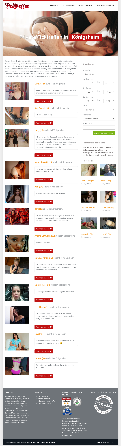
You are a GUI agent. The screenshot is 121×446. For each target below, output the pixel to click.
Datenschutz (101, 442)
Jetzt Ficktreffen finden (104, 133)
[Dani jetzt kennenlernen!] (17, 216)
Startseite (54, 6)
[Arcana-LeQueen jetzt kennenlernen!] (17, 243)
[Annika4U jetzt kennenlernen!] (89, 223)
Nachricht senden (43, 101)
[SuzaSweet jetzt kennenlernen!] (17, 116)
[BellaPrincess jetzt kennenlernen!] (108, 197)
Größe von (87, 88)
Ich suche (86, 70)
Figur (85, 106)
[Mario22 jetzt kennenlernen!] (108, 170)
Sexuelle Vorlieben (85, 6)
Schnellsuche (43, 396)
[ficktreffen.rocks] (17, 5)
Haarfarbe (87, 115)
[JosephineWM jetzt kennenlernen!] (17, 170)
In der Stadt (87, 123)
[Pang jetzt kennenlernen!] (17, 138)
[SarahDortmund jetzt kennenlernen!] (17, 265)
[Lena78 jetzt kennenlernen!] (17, 366)
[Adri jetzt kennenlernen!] (17, 194)
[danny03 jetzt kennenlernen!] (108, 223)
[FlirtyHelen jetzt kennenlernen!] (17, 315)
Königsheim (59, 83)
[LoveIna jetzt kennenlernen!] (17, 341)
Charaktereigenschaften (105, 6)
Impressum (111, 442)
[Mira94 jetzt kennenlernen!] (17, 91)
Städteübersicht (68, 6)
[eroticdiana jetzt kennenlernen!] (89, 170)
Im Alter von (88, 79)
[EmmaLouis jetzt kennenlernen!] (17, 292)
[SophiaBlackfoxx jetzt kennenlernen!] (89, 197)
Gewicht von (88, 97)
